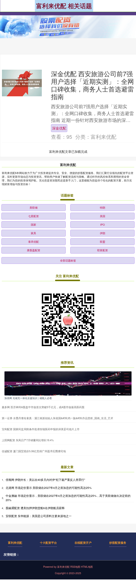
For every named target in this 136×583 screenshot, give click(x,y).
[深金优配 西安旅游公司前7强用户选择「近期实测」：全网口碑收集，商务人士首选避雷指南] (22, 83)
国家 (33, 224)
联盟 (102, 241)
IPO (102, 224)
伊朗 (102, 233)
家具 (33, 233)
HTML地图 (87, 566)
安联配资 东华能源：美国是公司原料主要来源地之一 (39, 516)
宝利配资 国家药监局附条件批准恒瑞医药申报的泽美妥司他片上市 (41, 429)
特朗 (102, 207)
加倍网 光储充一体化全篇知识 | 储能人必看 (28, 398)
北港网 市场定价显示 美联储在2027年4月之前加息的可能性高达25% (49, 488)
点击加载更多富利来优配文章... (68, 151)
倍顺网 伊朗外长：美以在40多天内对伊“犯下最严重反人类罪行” (45, 480)
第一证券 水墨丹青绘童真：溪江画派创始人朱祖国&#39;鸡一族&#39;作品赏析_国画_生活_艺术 (57, 418)
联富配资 (102, 250)
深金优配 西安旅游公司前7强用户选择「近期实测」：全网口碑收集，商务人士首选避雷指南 (92, 85)
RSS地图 (75, 566)
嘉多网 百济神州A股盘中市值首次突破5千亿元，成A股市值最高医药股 (43, 407)
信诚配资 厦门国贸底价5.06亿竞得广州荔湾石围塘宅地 (34, 451)
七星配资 (33, 216)
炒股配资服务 (117, 543)
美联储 (34, 207)
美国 (102, 216)
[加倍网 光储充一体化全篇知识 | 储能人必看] (68, 383)
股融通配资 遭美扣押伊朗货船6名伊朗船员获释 (35, 508)
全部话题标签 (68, 260)
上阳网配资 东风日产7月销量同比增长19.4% (28, 440)
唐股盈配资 (33, 250)
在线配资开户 (83, 543)
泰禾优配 (33, 241)
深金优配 (59, 128)
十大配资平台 (48, 543)
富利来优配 (15, 543)
